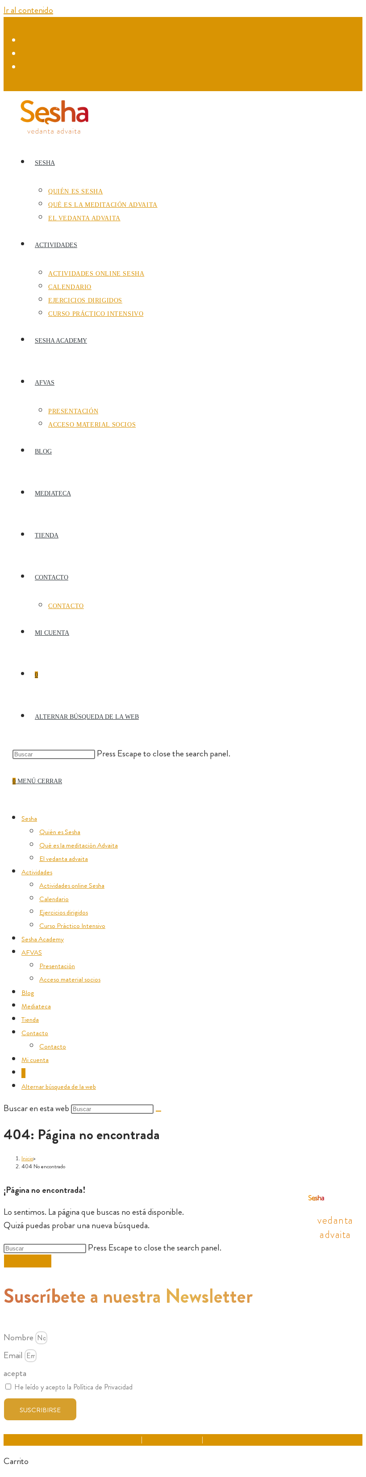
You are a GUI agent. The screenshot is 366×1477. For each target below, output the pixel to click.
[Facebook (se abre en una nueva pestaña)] (26, 40)
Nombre (19, 1337)
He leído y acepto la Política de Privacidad (73, 1387)
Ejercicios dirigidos (63, 912)
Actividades (36, 872)
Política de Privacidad (172, 1439)
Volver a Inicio (27, 1261)
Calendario (54, 899)
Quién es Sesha (59, 832)
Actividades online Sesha (71, 885)
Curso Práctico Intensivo (72, 926)
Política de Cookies (230, 1439)
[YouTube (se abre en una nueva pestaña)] (26, 67)
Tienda (30, 1019)
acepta (15, 1373)
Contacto (34, 1033)
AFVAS (31, 952)
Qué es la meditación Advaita (78, 845)
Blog (27, 993)
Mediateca (36, 1006)
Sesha (29, 818)
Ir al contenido (28, 10)
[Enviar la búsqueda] (158, 1111)
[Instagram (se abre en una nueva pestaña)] (26, 54)
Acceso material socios (69, 979)
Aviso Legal (125, 1439)
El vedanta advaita (63, 859)
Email (14, 1355)
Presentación (57, 966)
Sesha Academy (42, 939)
